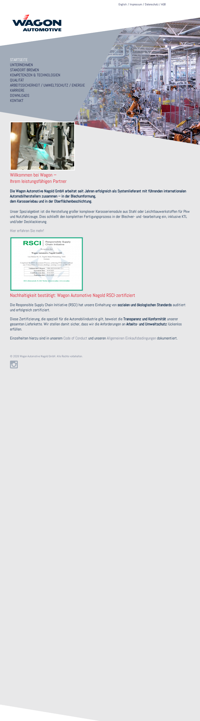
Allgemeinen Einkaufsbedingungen (131, 338)
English (123, 4)
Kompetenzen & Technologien (35, 75)
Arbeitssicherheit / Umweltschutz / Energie (47, 85)
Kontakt (16, 100)
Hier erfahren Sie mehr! (27, 230)
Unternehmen (21, 64)
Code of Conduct (75, 338)
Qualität (17, 80)
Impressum (136, 4)
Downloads (19, 95)
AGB (163, 4)
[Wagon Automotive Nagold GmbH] (37, 32)
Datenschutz (152, 4)
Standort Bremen (24, 69)
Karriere (17, 90)
